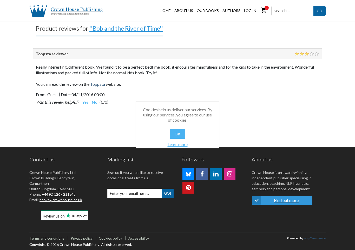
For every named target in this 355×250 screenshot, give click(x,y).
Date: (66, 94)
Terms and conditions (46, 238)
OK (177, 134)
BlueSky (188, 174)
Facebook (202, 174)
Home (165, 10)
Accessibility (138, 238)
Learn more (178, 144)
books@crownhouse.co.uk (61, 200)
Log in (250, 10)
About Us (183, 10)
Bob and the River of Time (126, 28)
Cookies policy (110, 238)
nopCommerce (315, 238)
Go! (167, 193)
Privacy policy (82, 238)
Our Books (208, 10)
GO (319, 11)
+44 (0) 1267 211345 (59, 194)
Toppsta (97, 84)
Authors (231, 10)
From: (41, 94)
